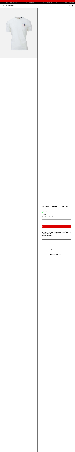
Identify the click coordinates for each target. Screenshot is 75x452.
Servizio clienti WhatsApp (47, 238)
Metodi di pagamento (46, 246)
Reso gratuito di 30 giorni (47, 243)
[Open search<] (69, 5)
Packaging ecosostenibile (47, 249)
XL (52, 216)
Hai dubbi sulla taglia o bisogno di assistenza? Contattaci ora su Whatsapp (55, 213)
